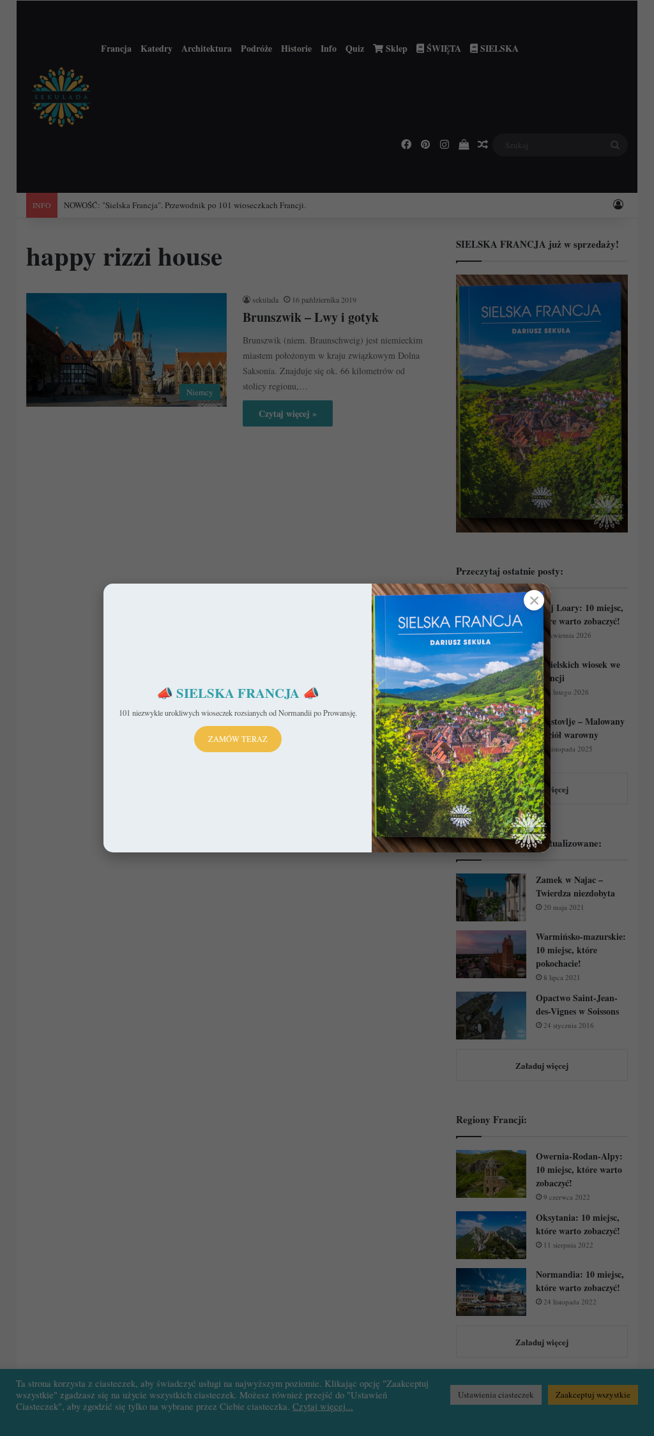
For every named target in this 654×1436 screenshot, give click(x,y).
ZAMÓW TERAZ (238, 739)
